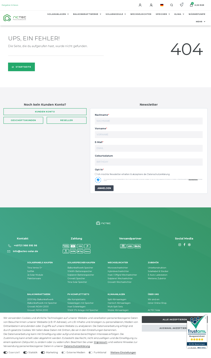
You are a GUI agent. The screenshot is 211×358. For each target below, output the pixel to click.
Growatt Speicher (76, 278)
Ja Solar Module (35, 275)
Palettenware (34, 278)
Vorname (100, 128)
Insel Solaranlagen (76, 306)
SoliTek (30, 271)
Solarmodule (115, 14)
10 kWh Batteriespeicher (79, 271)
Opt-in (99, 169)
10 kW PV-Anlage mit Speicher (82, 310)
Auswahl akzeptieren (174, 328)
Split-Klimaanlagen (117, 299)
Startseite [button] (23, 67)
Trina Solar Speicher (77, 282)
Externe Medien (76, 352)
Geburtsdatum (104, 155)
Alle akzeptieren (175, 319)
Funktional (100, 352)
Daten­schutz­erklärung (77, 346)
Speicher (162, 14)
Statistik (32, 352)
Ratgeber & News (10, 5)
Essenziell (14, 352)
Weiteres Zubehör (157, 278)
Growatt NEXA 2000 (37, 310)
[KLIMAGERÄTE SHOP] (189, 245)
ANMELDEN (104, 188)
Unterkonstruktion (157, 267)
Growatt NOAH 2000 (38, 306)
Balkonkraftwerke (86, 14)
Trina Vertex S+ (34, 267)
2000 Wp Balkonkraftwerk (40, 299)
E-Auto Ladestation (157, 275)
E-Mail (98, 142)
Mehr (199, 22)
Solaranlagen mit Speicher (80, 303)
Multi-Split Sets (115, 306)
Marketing (52, 352)
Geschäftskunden (23, 120)
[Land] (162, 5)
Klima (178, 14)
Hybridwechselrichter (118, 271)
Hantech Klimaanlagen (119, 303)
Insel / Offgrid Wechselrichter (122, 275)
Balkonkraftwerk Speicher (80, 267)
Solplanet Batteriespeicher (80, 275)
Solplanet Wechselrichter (120, 278)
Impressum (100, 342)
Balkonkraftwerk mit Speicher (42, 303)
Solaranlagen (57, 14)
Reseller (66, 120)
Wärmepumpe (197, 14)
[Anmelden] (140, 5)
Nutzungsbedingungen (193, 179)
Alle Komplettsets (76, 299)
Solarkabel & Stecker (158, 271)
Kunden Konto (45, 111)
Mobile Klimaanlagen (118, 310)
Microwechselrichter (118, 267)
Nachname (101, 115)
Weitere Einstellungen (123, 352)
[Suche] (172, 5)
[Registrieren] (151, 5)
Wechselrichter (140, 14)
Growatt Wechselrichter (119, 282)
